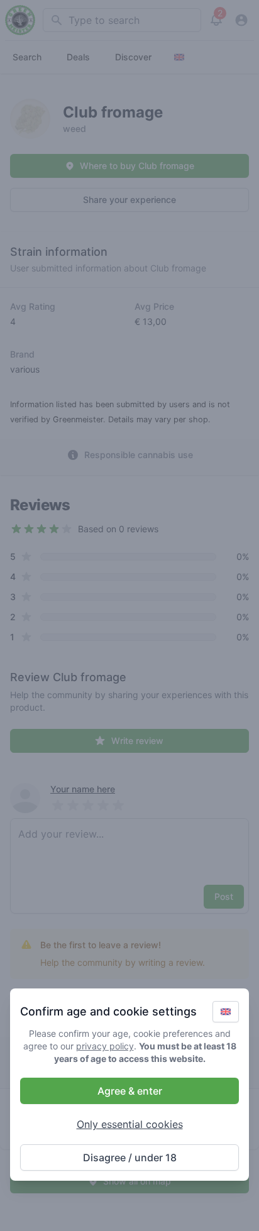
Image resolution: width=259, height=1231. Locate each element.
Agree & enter (129, 1091)
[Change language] (225, 1011)
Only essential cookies (130, 1124)
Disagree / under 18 (130, 1157)
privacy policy (105, 1046)
